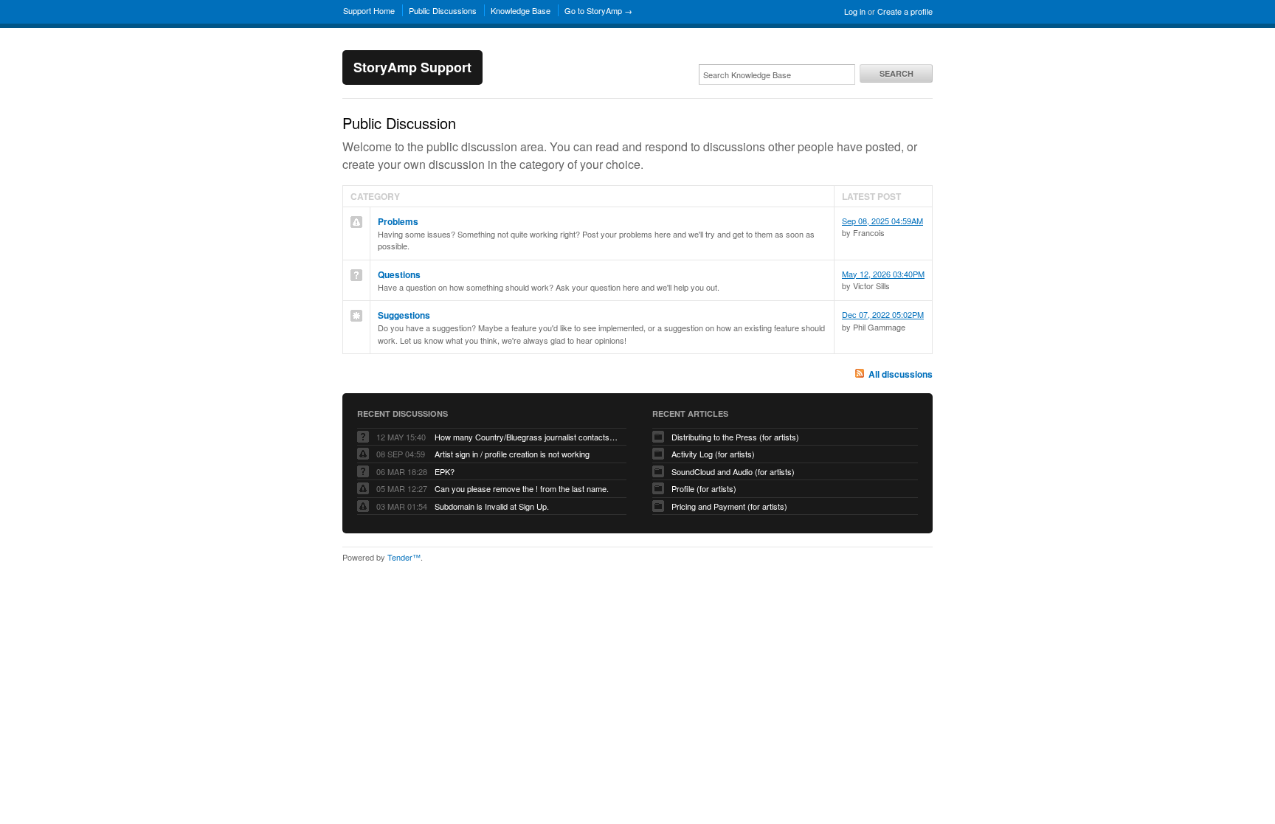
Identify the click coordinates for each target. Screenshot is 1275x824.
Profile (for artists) (703, 488)
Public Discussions (443, 10)
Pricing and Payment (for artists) (729, 506)
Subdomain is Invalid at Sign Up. (492, 506)
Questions (399, 274)
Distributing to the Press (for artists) (735, 437)
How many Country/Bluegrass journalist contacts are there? (527, 437)
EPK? (445, 471)
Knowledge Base (520, 10)
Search (896, 73)
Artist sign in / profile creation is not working (512, 454)
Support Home (369, 10)
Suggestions (404, 315)
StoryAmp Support (412, 67)
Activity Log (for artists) (713, 454)
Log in (854, 11)
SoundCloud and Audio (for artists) (733, 471)
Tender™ (404, 557)
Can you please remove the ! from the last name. (522, 488)
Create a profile (905, 11)
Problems (398, 221)
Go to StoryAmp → (598, 10)
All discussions (900, 374)
